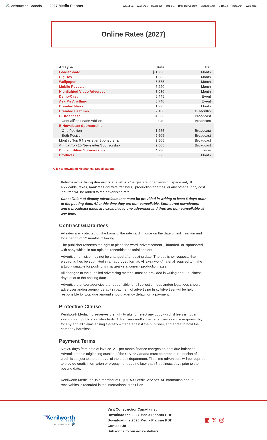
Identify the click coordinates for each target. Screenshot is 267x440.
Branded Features (74, 111)
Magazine (156, 6)
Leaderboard (69, 72)
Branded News (71, 106)
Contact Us (117, 426)
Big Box (65, 77)
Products (66, 155)
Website (170, 6)
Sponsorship (208, 6)
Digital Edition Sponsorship (82, 150)
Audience (142, 6)
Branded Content (187, 6)
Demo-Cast (68, 96)
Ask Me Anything (73, 101)
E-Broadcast (69, 116)
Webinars (251, 6)
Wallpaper (67, 82)
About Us (128, 6)
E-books (223, 6)
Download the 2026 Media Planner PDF (140, 420)
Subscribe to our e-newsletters (133, 431)
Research (237, 6)
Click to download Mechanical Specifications (84, 168)
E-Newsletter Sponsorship (81, 126)
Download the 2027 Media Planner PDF (140, 415)
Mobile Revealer (72, 87)
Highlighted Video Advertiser (83, 91)
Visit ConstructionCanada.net (132, 409)
